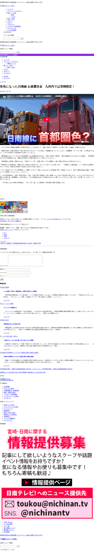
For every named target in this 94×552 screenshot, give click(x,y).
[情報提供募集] (47, 473)
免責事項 (7, 416)
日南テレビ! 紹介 (9, 405)
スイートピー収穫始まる (10, 307)
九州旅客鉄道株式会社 (19, 243)
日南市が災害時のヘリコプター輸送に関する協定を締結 (19, 356)
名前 (2, 269)
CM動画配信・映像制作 (11, 390)
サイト (2, 276)
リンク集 (7, 526)
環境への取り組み (9, 412)
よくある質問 (8, 524)
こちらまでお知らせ (53, 219)
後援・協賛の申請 (9, 392)
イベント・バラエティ (11, 61)
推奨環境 (7, 410)
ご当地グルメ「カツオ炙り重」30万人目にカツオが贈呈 (19, 340)
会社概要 (7, 532)
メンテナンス (8, 420)
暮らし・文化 (8, 65)
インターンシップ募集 (11, 396)
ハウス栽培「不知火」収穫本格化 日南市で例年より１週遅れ (20, 291)
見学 (39, 243)
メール (3, 272)
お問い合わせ (8, 522)
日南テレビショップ (6, 229)
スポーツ (7, 71)
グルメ (6, 69)
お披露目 (9, 243)
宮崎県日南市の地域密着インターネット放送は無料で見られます (21, 535)
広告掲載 (7, 386)
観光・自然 (11, 67)
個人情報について (9, 528)
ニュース (7, 59)
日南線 (35, 243)
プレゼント (7, 73)
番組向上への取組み (10, 414)
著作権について (9, 530)
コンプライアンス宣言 (11, 407)
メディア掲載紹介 (9, 418)
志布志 (30, 243)
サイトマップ (8, 409)
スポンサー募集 (9, 388)
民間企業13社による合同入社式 (12, 324)
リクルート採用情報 (10, 394)
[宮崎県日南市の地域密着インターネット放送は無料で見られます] (7, 5)
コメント (4, 266)
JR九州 (2, 243)
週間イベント (11, 63)
